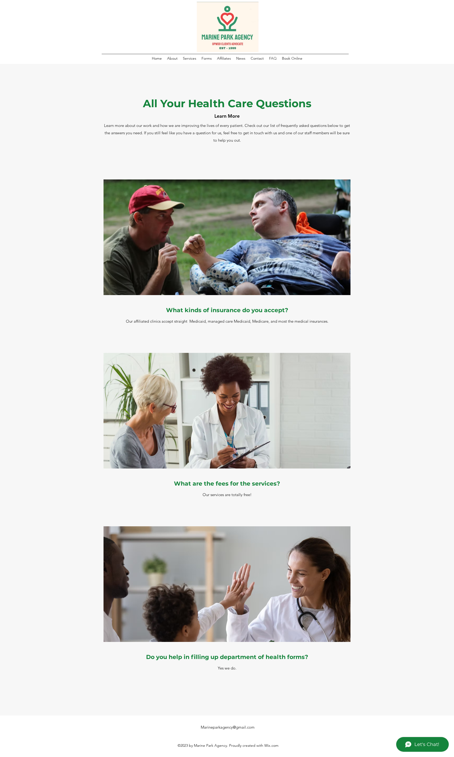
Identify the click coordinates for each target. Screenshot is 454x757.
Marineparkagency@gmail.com (228, 727)
